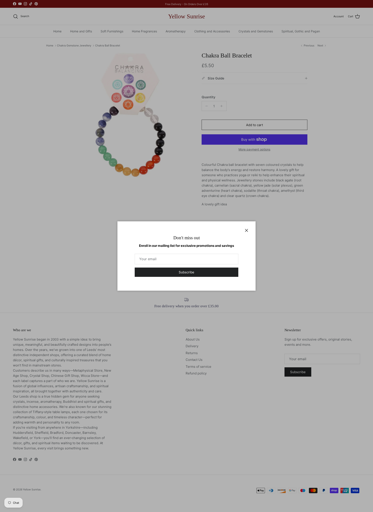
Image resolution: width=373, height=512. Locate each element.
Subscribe (186, 272)
